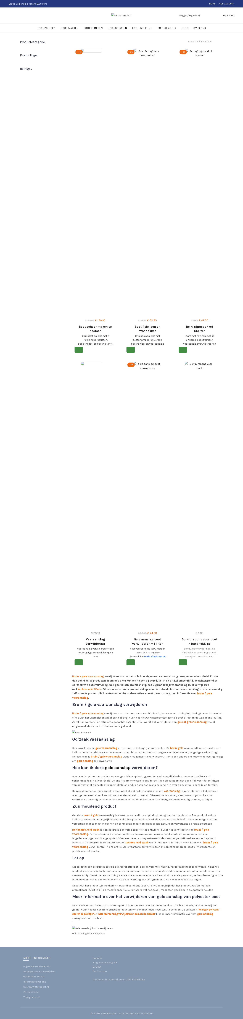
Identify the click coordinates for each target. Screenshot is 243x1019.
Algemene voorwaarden (36, 966)
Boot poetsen (46, 28)
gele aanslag (85, 760)
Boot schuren (117, 28)
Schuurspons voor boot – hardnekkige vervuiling (199, 644)
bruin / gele (91, 815)
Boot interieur (142, 28)
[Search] (204, 15)
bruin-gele (176, 748)
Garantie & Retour (33, 976)
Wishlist (211, 15)
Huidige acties (166, 28)
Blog (185, 28)
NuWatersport (109, 1013)
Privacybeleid (31, 992)
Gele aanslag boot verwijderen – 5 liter (147, 641)
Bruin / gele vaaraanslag (88, 713)
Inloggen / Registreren (189, 15)
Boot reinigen (93, 28)
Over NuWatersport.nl (36, 986)
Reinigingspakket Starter (199, 329)
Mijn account (226, 3)
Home (212, 3)
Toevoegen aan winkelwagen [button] (79, 350)
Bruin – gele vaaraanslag (88, 676)
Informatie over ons (34, 981)
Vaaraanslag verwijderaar (95, 641)
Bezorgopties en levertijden (39, 971)
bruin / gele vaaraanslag (106, 756)
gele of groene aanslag (192, 722)
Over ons (199, 28)
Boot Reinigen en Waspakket (147, 329)
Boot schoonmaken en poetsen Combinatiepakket (95, 331)
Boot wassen (69, 28)
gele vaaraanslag (106, 748)
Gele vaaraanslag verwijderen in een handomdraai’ (126, 913)
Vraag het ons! (31, 997)
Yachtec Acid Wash (89, 689)
